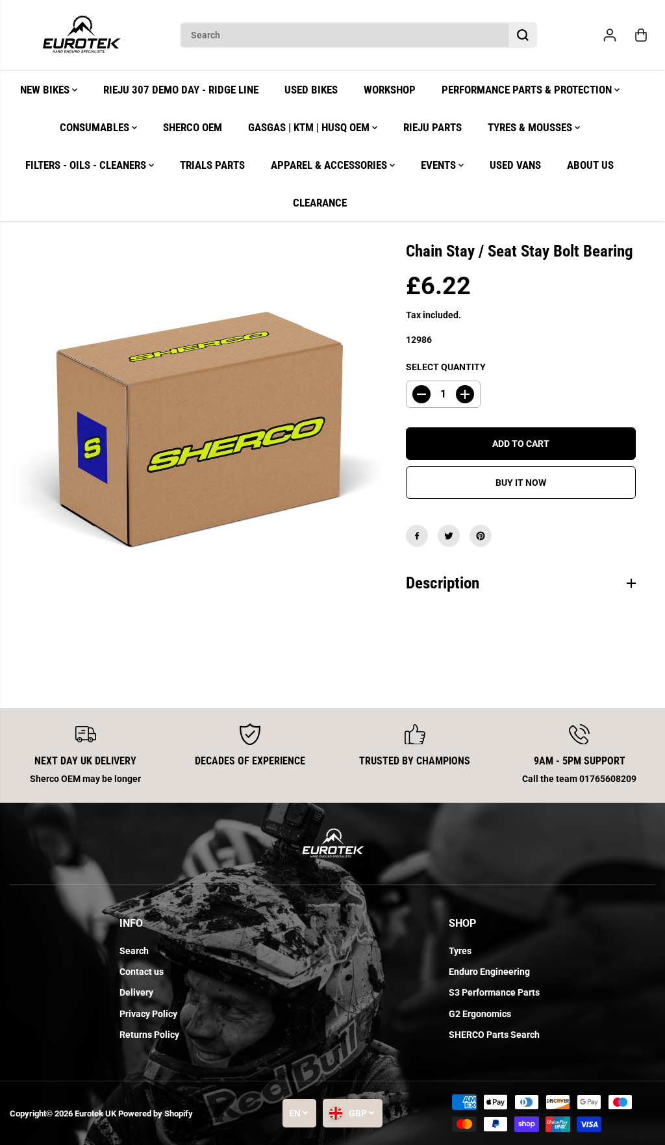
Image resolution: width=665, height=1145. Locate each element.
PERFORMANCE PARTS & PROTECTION (528, 89)
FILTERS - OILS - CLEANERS (87, 164)
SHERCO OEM (192, 127)
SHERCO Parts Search (494, 1034)
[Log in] (610, 35)
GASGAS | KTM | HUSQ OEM (310, 127)
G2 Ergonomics (480, 1014)
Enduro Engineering (489, 971)
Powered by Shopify (155, 1113)
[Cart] (641, 35)
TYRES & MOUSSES (531, 127)
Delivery (136, 992)
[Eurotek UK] (81, 35)
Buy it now (521, 482)
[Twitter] (449, 536)
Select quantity (446, 367)
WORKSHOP (390, 89)
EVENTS (439, 164)
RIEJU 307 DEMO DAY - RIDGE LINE (180, 89)
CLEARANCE (320, 202)
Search (134, 951)
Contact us (141, 971)
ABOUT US (590, 164)
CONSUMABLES (96, 127)
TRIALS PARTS (212, 164)
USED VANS (515, 164)
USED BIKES (311, 89)
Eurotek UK (95, 1113)
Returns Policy (149, 1034)
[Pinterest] (481, 536)
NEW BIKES (46, 89)
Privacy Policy (148, 1014)
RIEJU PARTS (432, 127)
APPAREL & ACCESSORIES (330, 164)
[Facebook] (417, 536)
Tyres (460, 951)
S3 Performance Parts (494, 992)
